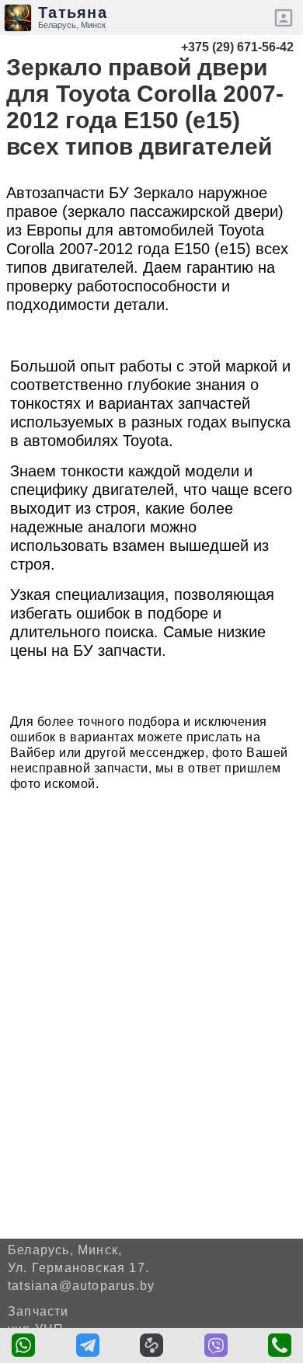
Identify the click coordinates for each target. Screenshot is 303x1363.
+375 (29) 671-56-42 (237, 47)
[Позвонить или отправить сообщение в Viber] (216, 1345)
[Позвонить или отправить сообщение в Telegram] (87, 1345)
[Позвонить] (279, 1345)
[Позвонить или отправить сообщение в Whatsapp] (23, 1345)
